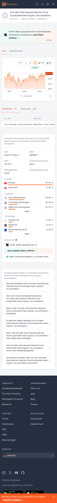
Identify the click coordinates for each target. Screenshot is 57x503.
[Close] (53, 496)
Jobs (33, 393)
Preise (5, 418)
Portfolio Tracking (11, 393)
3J (30, 63)
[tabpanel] (28, 79)
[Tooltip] (16, 240)
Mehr (27, 211)
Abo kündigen (9, 439)
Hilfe (4, 434)
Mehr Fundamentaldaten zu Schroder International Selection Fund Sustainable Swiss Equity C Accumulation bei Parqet (30, 256)
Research (6, 404)
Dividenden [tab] (9, 108)
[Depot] (47, 4)
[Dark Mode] (42, 4)
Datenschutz (37, 423)
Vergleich (27, 96)
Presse (34, 404)
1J (25, 63)
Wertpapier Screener (12, 399)
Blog (33, 399)
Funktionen (8, 423)
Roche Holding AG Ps (17, 229)
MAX (42, 63)
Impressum (36, 418)
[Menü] (53, 4)
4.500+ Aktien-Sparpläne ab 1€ (23, 245)
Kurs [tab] (4, 51)
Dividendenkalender (12, 388)
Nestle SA (12, 224)
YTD (20, 63)
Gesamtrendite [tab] (16, 51)
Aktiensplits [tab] (28, 108)
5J (35, 63)
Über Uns (35, 388)
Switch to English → (13, 499)
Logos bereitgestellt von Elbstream (17, 485)
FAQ (4, 429)
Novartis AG (13, 220)
